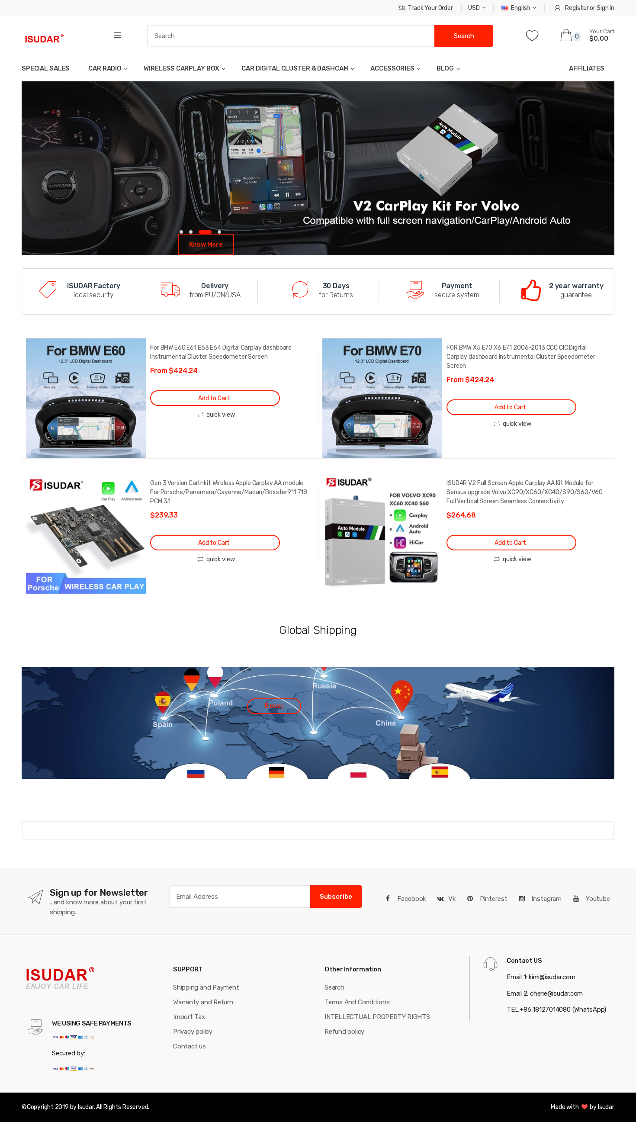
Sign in (605, 8)
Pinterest (493, 899)
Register (576, 8)
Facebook (411, 899)
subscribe (336, 896)
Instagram (546, 899)
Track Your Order (430, 8)
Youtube (597, 899)
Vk (452, 899)
